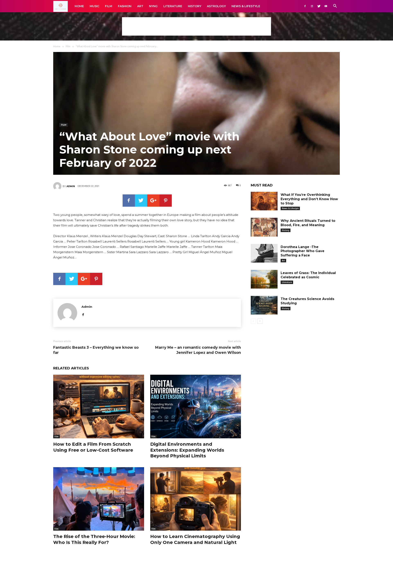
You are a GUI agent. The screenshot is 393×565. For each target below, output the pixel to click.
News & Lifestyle (246, 6)
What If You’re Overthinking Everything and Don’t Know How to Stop (309, 199)
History (194, 6)
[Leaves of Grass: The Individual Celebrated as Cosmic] (264, 279)
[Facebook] (305, 6)
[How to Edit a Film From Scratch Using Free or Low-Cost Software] (98, 406)
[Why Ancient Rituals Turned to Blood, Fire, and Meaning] (264, 227)
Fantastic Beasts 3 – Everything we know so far (96, 350)
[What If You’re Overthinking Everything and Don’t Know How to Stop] (264, 201)
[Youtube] (326, 6)
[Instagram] (312, 6)
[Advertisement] (196, 26)
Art (140, 6)
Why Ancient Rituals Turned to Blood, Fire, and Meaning (308, 223)
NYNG (153, 6)
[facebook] (83, 314)
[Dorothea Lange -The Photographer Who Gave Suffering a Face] (264, 253)
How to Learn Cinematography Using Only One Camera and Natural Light (195, 539)
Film (108, 6)
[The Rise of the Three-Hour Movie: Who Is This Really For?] (98, 499)
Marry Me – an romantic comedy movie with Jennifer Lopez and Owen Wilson (198, 350)
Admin (71, 186)
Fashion (124, 6)
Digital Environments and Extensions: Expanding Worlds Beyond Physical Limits (187, 450)
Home (79, 6)
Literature (172, 6)
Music (94, 6)
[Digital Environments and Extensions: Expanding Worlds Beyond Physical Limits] (195, 406)
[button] (335, 6)
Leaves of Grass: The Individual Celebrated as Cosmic (308, 275)
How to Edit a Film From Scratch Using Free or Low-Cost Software (93, 447)
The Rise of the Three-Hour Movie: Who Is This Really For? (94, 539)
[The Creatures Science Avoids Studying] (264, 305)
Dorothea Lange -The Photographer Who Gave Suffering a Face (302, 251)
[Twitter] (319, 6)
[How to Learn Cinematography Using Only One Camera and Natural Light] (195, 499)
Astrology (216, 6)
